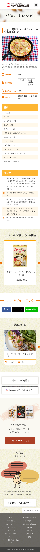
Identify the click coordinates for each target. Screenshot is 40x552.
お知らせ (29, 530)
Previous (1, 263)
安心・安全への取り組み (30, 524)
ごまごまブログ (11, 530)
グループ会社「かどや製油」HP (11, 541)
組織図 (29, 537)
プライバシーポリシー (11, 534)
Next (39, 263)
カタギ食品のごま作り (29, 517)
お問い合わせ (29, 534)
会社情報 (29, 527)
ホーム (11, 517)
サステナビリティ (11, 524)
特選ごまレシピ (20, 16)
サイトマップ (11, 537)
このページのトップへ (32, 510)
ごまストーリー (11, 527)
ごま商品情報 (11, 521)
